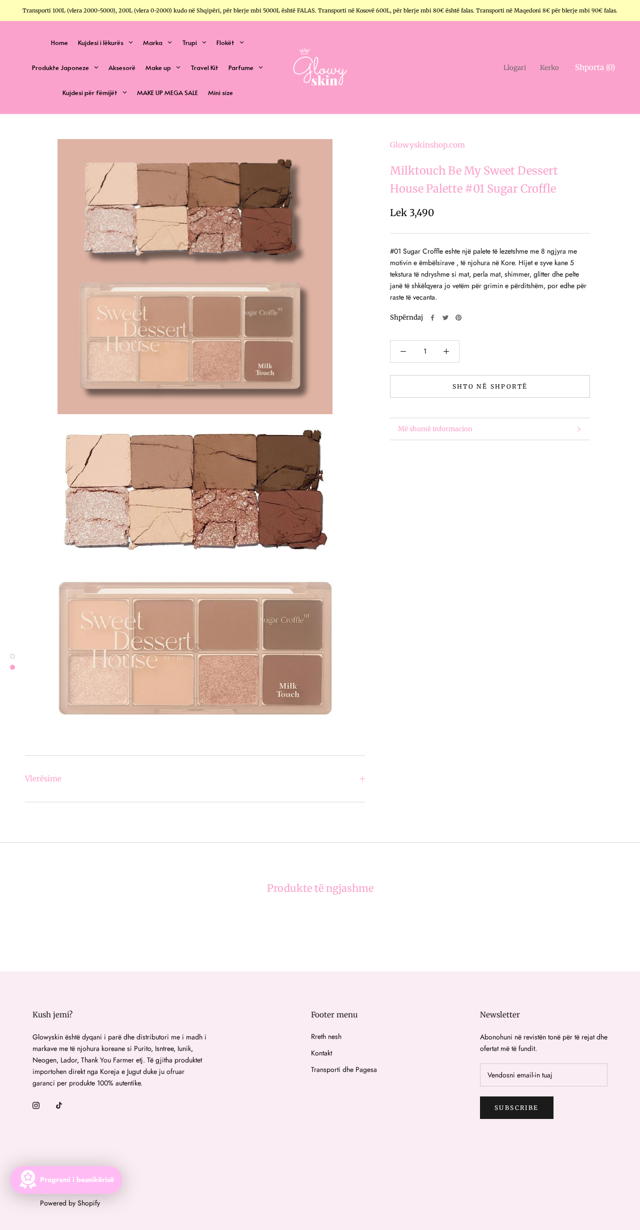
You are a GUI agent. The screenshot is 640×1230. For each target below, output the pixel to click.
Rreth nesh (326, 1036)
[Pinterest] (459, 318)
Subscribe (516, 1107)
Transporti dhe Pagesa (344, 1069)
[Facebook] (433, 318)
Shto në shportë (490, 386)
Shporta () (595, 67)
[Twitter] (445, 318)
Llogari (515, 68)
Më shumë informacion (435, 429)
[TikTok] (59, 1104)
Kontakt (321, 1053)
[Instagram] (36, 1104)
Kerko (549, 68)
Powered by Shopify (70, 1203)
